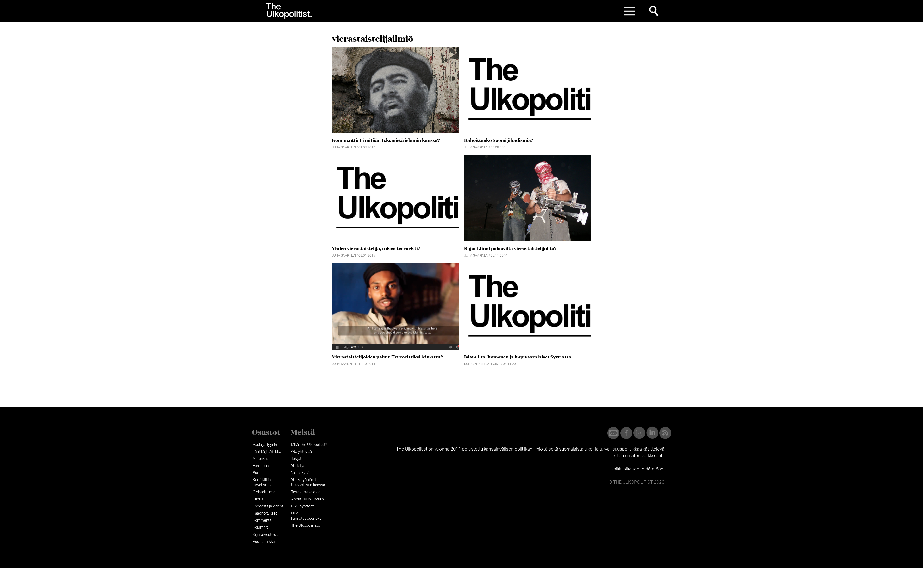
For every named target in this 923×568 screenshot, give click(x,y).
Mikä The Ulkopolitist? (309, 445)
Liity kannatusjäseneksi (306, 515)
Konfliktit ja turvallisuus (262, 482)
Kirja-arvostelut (265, 535)
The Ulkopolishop (305, 525)
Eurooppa (261, 466)
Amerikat (260, 459)
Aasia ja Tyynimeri (267, 445)
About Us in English (307, 499)
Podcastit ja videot (268, 506)
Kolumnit (260, 527)
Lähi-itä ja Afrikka (267, 452)
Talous (258, 499)
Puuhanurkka (264, 541)
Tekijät (296, 459)
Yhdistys (298, 466)
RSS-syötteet (302, 506)
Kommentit (262, 520)
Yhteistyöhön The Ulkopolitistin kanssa (308, 482)
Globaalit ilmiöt (265, 492)
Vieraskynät (301, 473)
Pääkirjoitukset (265, 513)
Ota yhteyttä (301, 452)
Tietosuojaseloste (306, 492)
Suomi (258, 473)
